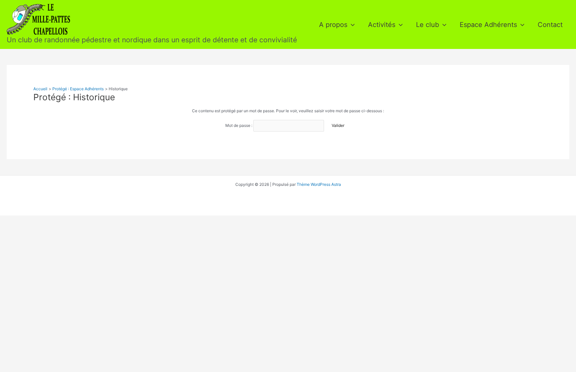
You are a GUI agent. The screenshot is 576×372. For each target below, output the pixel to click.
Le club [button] (427, 25)
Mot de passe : (239, 125)
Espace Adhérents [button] (488, 25)
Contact (550, 25)
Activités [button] (381, 25)
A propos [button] (333, 25)
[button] (351, 25)
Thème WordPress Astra (319, 184)
